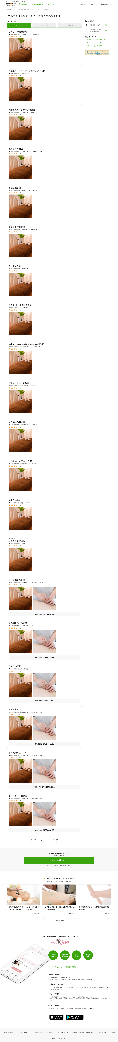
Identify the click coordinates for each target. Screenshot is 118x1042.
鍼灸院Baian (15, 500)
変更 (106, 25)
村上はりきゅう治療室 (19, 383)
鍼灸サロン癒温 (16, 149)
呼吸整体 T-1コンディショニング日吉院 (27, 71)
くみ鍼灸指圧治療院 (18, 623)
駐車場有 (99, 46)
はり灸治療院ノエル (18, 753)
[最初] (32, 841)
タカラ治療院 (15, 666)
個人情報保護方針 (63, 1032)
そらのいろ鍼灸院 (17, 422)
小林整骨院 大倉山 (17, 541)
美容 (88, 42)
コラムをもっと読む (59, 920)
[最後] (57, 841)
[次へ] (54, 841)
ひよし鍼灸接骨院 (17, 580)
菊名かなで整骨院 (17, 227)
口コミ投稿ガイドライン (37, 1032)
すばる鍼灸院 (15, 188)
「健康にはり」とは (8, 1032)
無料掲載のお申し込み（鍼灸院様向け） (83, 1032)
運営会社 (112, 1032)
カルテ (96, 4)
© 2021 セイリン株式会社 (59, 1038)
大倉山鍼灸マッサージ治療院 (22, 110)
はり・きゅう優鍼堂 (18, 796)
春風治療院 (14, 709)
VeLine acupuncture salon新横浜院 (26, 344)
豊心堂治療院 (15, 266)
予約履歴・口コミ (83, 4)
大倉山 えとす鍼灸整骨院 (20, 305)
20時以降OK (99, 39)
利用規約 (51, 1032)
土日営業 (89, 39)
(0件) (20, 36)
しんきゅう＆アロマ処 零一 (21, 461)
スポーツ (96, 42)
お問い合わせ (102, 1032)
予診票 (91, 4)
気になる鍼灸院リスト (106, 4)
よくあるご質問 (22, 1032)
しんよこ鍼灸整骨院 (18, 32)
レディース (90, 46)
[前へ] (35, 841)
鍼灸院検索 (24, 4)
